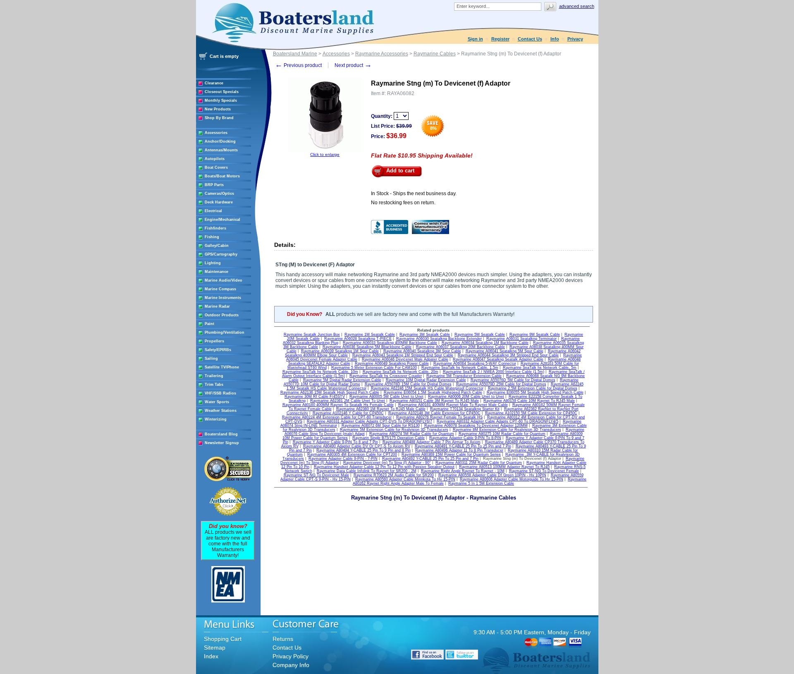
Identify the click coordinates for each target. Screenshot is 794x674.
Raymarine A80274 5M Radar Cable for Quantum (411, 434)
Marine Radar (217, 306)
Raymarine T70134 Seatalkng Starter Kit (465, 409)
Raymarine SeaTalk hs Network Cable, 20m (400, 372)
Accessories (216, 133)
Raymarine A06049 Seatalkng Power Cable (392, 363)
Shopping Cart (223, 639)
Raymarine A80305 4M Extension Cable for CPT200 (352, 454)
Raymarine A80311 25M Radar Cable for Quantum (478, 463)
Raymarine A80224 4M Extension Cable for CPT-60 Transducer (337, 417)
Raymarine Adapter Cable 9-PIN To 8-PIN (465, 438)
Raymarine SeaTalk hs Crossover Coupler (385, 376)
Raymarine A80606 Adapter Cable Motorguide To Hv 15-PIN (511, 479)
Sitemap (214, 647)
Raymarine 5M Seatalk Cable (479, 334)
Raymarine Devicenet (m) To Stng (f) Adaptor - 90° (387, 463)
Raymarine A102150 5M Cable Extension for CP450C (531, 413)
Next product (353, 65)
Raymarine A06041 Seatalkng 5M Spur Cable (504, 351)
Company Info (291, 665)
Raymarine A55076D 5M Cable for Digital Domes (513, 380)
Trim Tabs (214, 384)
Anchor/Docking (220, 141)
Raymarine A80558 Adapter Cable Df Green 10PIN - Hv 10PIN (492, 475)
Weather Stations (221, 411)
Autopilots (215, 159)
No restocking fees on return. (403, 203)
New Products (218, 109)
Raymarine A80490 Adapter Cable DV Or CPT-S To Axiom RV (356, 446)
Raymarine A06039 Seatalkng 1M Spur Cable (340, 351)
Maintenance (216, 272)
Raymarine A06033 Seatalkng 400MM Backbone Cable (390, 343)
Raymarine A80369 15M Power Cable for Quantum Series (451, 454)
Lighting (213, 263)
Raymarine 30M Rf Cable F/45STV (315, 396)
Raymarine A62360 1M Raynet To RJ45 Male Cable (381, 409)
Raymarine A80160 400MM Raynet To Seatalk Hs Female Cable (338, 405)
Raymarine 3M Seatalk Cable (424, 334)
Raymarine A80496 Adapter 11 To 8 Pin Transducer (459, 450)
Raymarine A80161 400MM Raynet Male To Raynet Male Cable (453, 405)
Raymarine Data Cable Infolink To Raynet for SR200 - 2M (366, 471)
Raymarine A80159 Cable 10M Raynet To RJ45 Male (529, 401)
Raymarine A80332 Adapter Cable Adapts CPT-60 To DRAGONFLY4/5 (497, 421)
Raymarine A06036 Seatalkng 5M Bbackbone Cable (367, 347)
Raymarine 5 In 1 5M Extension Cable (481, 483)
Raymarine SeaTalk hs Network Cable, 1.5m (459, 368)
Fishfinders (215, 228)
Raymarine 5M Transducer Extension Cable (464, 376)
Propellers (214, 341)
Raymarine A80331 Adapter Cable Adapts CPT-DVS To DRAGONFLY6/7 (369, 421)
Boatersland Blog (221, 434)
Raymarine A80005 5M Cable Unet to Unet (386, 396)
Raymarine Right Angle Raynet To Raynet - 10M (463, 471)
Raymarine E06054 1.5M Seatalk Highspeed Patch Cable (433, 392)
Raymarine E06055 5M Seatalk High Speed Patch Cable (535, 392)
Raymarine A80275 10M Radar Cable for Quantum (502, 434)
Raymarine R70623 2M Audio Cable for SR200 (394, 475)
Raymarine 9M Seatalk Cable (534, 334)
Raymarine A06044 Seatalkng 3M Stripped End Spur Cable (508, 355)
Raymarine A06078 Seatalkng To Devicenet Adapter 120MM (476, 425)
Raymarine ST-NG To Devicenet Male (316, 475)
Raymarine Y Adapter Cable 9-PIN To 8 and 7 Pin (335, 442)
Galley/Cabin (217, 246)
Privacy (575, 38)
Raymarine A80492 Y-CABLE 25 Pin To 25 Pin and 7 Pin (430, 459)
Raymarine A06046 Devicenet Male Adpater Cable (405, 359)
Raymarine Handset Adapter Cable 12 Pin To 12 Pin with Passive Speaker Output (384, 467)
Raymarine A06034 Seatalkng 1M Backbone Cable (485, 343)
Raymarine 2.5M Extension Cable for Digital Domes (532, 388)
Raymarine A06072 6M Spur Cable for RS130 (381, 425)
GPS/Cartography (221, 254)
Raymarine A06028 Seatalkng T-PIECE (358, 339)
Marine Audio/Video (223, 280)
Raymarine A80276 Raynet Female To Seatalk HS (439, 417)
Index (211, 656)
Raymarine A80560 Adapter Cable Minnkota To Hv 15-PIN (405, 479)
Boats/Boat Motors (222, 176)
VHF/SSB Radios (220, 393)
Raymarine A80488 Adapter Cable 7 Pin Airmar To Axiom (432, 442)
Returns (283, 639)
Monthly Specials (221, 100)
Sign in (475, 38)
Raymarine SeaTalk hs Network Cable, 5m (539, 368)
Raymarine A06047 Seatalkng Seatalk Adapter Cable (498, 359)
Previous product (298, 65)
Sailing (211, 358)
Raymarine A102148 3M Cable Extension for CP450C (434, 413)
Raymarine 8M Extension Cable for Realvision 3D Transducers (507, 430)
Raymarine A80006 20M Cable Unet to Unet (466, 396)
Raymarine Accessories (381, 54)
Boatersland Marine (295, 54)
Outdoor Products (222, 315)
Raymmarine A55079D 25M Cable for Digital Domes (501, 384)
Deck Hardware (219, 202)
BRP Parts (214, 185)
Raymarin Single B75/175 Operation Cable (388, 438)
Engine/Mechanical (222, 219)
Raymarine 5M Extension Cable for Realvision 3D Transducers (394, 430)
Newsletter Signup (222, 443)
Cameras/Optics (219, 193)
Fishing (212, 237)
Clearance (214, 83)
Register (500, 38)
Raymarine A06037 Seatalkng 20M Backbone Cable (460, 347)
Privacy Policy (291, 656)
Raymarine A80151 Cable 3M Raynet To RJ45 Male (434, 401)
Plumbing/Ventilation (224, 332)
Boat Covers (216, 167)
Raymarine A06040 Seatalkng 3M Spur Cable (422, 351)
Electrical (213, 211)
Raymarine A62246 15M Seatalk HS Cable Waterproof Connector (427, 388)
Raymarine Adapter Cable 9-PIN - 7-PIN (343, 459)
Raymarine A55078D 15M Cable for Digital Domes (408, 384)
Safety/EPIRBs (218, 350)
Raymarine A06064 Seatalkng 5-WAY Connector (474, 363)
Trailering (214, 376)
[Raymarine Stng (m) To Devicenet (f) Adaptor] (325, 150)
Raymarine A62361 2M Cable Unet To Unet (347, 401)
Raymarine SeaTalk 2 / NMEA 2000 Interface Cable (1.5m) (493, 372)
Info (554, 38)
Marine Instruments (223, 298)
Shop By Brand (219, 118)
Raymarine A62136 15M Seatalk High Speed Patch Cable (329, 392)
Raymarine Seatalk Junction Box (312, 334)
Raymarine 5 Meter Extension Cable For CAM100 (374, 368)
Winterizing (216, 419)
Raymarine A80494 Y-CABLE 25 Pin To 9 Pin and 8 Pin (363, 450)
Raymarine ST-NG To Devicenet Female (544, 471)
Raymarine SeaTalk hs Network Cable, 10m (320, 372)
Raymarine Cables (435, 54)
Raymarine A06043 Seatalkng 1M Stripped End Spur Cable (402, 355)
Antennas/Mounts (221, 150)
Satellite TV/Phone (222, 367)
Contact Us (530, 38)
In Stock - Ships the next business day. (414, 193)
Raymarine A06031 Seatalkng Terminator (521, 339)
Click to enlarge (325, 154)
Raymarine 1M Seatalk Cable (369, 334)
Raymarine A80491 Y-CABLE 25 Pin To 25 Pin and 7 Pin (463, 446)
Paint (209, 324)
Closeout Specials (222, 92)
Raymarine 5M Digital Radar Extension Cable (342, 380)
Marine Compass (220, 289)
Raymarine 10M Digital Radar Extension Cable (426, 380)
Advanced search (576, 6)
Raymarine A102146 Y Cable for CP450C (348, 413)
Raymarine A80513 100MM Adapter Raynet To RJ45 (504, 467)
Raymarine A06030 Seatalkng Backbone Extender (439, 339)
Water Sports (217, 402)
